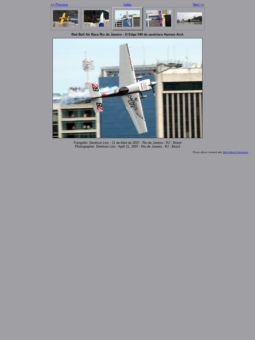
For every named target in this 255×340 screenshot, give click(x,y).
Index (127, 4)
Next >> (198, 4)
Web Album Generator (235, 152)
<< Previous (59, 4)
